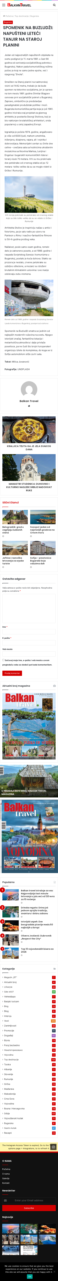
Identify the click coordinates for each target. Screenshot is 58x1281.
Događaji (8, 1035)
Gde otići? (9, 992)
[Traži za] (54, 6)
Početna (9, 16)
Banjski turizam (11, 1001)
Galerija (5, 1178)
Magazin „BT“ (10, 977)
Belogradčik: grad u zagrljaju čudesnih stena (13, 530)
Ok (29, 1276)
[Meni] (3, 6)
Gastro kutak (10, 1128)
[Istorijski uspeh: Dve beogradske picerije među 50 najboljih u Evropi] (10, 925)
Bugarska (34, 16)
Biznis (7, 1040)
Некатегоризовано (13, 1050)
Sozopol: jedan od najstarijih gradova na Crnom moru (42, 530)
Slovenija (8, 1074)
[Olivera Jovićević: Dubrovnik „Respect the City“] (10, 940)
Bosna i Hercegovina (14, 1108)
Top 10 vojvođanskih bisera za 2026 (37, 950)
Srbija (7, 1113)
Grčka (7, 1084)
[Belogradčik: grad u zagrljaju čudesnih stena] (15, 517)
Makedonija (10, 1094)
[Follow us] (53, 1146)
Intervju (7, 1016)
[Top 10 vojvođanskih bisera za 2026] (10, 953)
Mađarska (9, 1089)
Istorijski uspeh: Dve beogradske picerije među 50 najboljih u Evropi (37, 924)
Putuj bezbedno (12, 1045)
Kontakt (6, 1183)
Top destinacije (22, 16)
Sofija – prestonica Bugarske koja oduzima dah (40, 560)
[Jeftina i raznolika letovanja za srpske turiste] (15, 548)
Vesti (6, 1021)
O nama (6, 1174)
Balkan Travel (29, 401)
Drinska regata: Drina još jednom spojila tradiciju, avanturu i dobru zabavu (34, 910)
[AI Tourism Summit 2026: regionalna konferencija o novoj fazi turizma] (29, 1250)
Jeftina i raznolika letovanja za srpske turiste (13, 560)
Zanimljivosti (10, 1025)
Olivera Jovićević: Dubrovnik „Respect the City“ (36, 937)
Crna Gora (9, 1098)
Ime (4, 627)
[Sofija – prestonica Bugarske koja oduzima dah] (43, 548)
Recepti (8, 1133)
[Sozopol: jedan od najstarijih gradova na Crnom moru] (43, 517)
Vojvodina (8, 1055)
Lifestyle (8, 987)
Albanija (8, 1069)
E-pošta (6, 638)
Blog (6, 1006)
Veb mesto (7, 649)
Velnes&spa (9, 996)
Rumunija (8, 1079)
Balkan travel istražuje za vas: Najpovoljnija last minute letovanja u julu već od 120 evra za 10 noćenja (38, 895)
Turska (7, 1064)
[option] (29, 781)
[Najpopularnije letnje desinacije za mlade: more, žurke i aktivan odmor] (47, 1239)
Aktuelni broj (10, 982)
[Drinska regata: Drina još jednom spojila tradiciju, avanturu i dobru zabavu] (10, 911)
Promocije (9, 1030)
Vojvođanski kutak (13, 1118)
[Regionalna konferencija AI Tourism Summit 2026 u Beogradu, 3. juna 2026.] (10, 1250)
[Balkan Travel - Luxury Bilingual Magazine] (19, 5)
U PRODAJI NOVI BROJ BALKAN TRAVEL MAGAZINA (24, 792)
